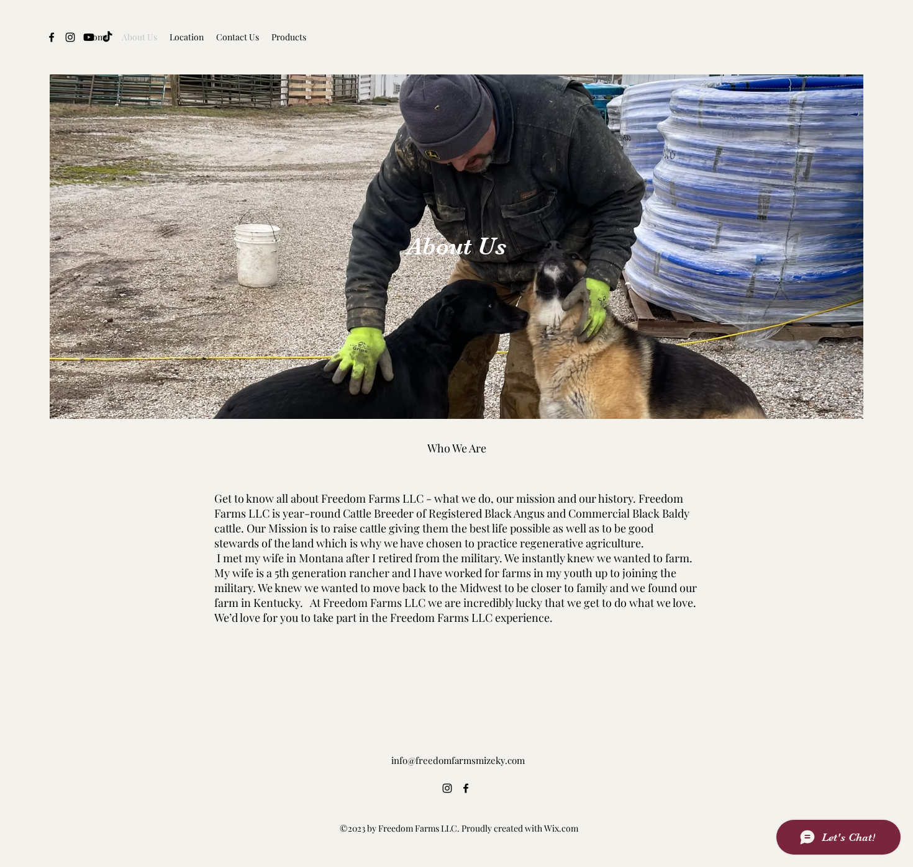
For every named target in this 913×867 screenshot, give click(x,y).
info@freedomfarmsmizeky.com (458, 760)
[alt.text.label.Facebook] (466, 788)
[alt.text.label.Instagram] (447, 788)
